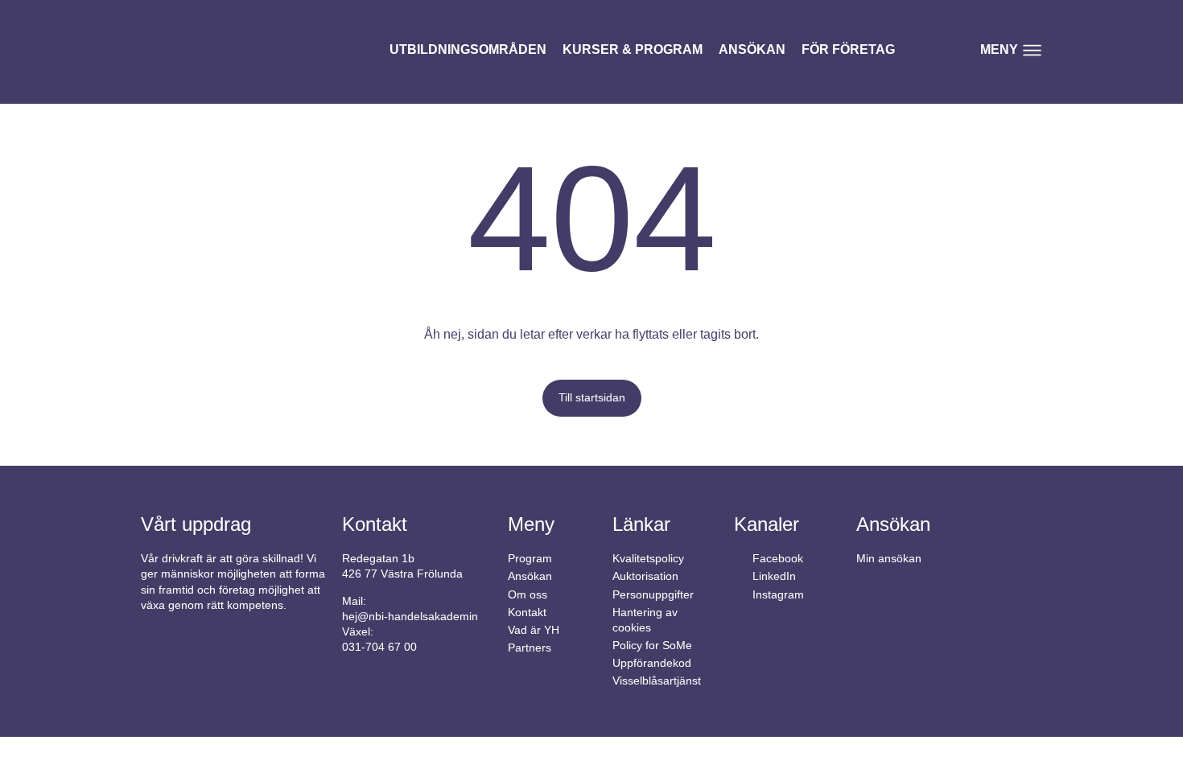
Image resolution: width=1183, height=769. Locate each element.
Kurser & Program (633, 49)
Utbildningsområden (468, 49)
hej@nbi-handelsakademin (410, 617)
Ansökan (752, 49)
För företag (848, 49)
